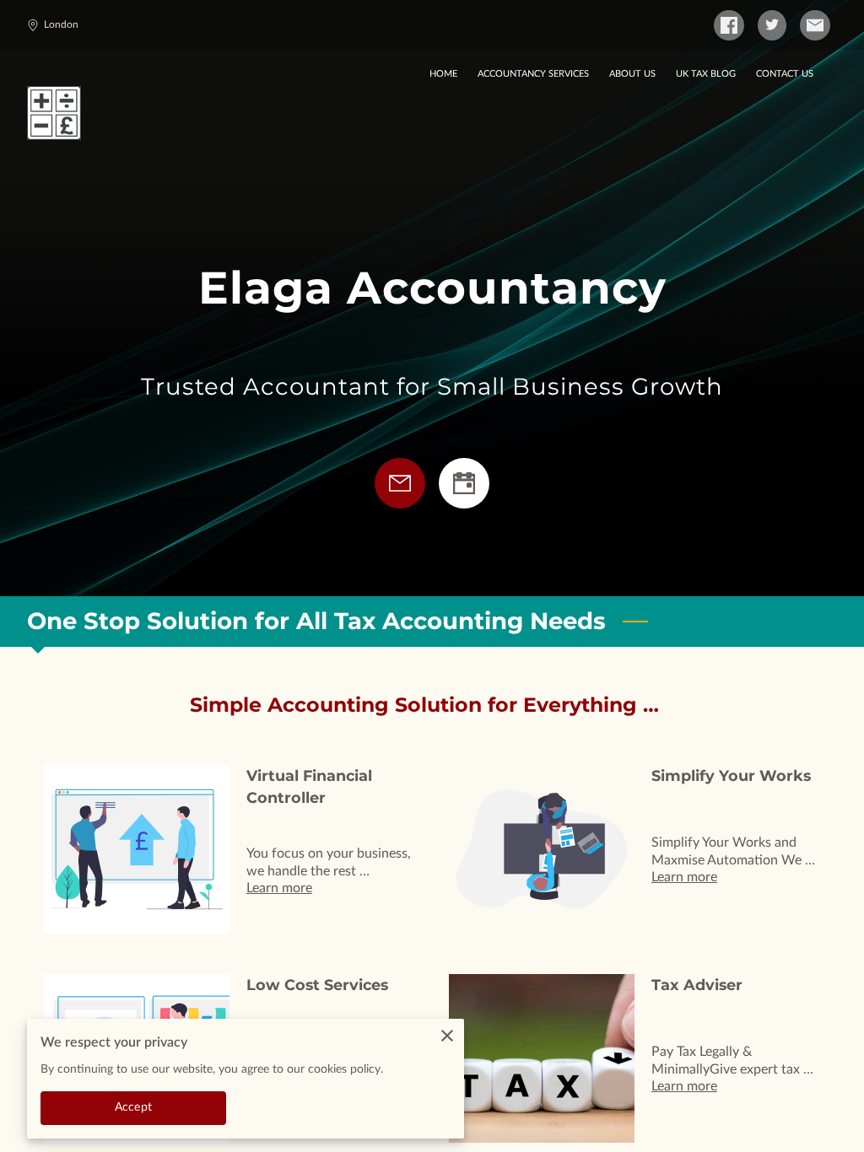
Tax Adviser (696, 984)
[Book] (464, 483)
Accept (133, 1107)
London (61, 24)
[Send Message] (400, 483)
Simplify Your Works (731, 775)
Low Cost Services (317, 984)
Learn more (279, 888)
